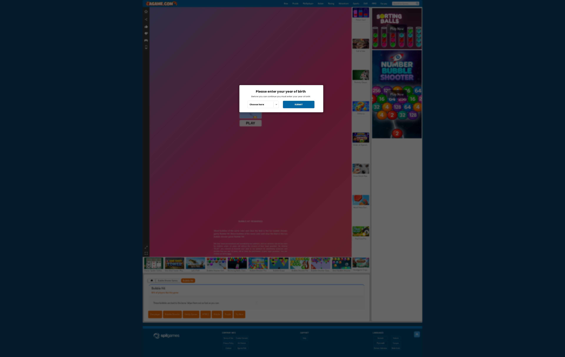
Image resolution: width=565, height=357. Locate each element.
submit (299, 104)
